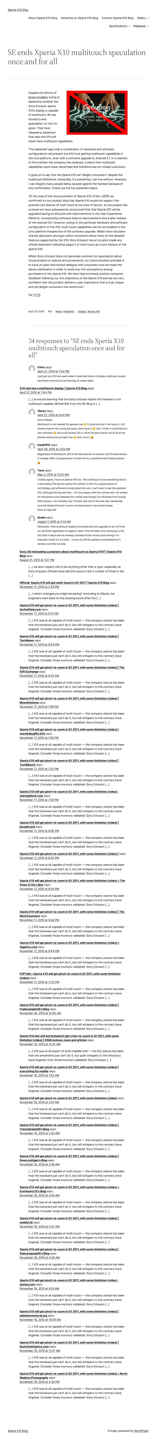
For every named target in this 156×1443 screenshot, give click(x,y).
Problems (68, 311)
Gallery (141, 18)
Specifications (118, 26)
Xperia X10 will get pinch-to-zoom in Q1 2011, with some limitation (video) (68, 1098)
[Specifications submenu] (129, 26)
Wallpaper (139, 26)
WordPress (141, 1430)
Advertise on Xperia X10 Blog (79, 18)
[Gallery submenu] (147, 18)
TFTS (36, 295)
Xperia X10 (94, 311)
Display (82, 311)
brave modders (38, 97)
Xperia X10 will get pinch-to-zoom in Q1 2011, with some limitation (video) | (69, 853)
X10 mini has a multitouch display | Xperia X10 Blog (53, 388)
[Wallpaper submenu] (147, 26)
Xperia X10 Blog (18, 9)
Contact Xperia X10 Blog (117, 18)
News (59, 311)
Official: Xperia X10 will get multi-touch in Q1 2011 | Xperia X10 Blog (64, 582)
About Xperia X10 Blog (42, 18)
